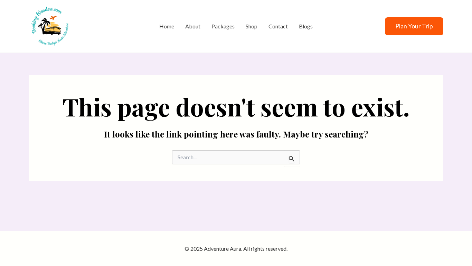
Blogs (306, 26)
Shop (251, 26)
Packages (223, 26)
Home (166, 26)
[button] (414, 26)
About (192, 26)
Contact (278, 26)
